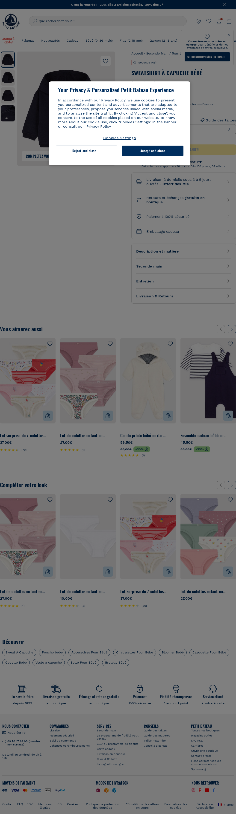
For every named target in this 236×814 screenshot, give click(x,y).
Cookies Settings (119, 138)
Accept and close (152, 150)
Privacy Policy (98, 126)
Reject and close (84, 150)
